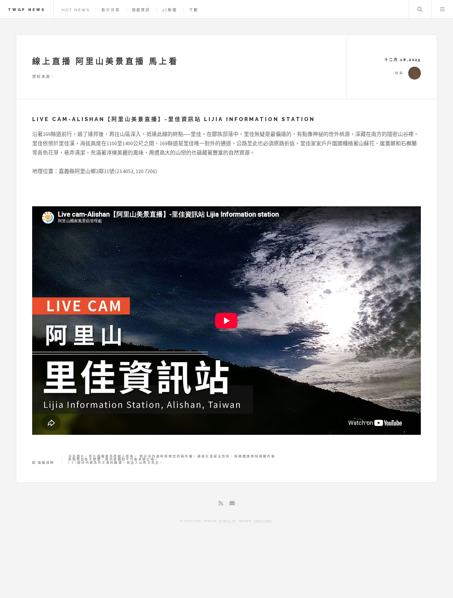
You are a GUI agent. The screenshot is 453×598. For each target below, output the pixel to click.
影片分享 (110, 10)
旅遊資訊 (141, 10)
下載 (193, 10)
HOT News (76, 10)
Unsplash (263, 520)
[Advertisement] (226, 570)
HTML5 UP (227, 520)
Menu (442, 9)
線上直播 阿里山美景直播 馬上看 (105, 61)
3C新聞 (169, 10)
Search (419, 9)
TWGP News (26, 9)
